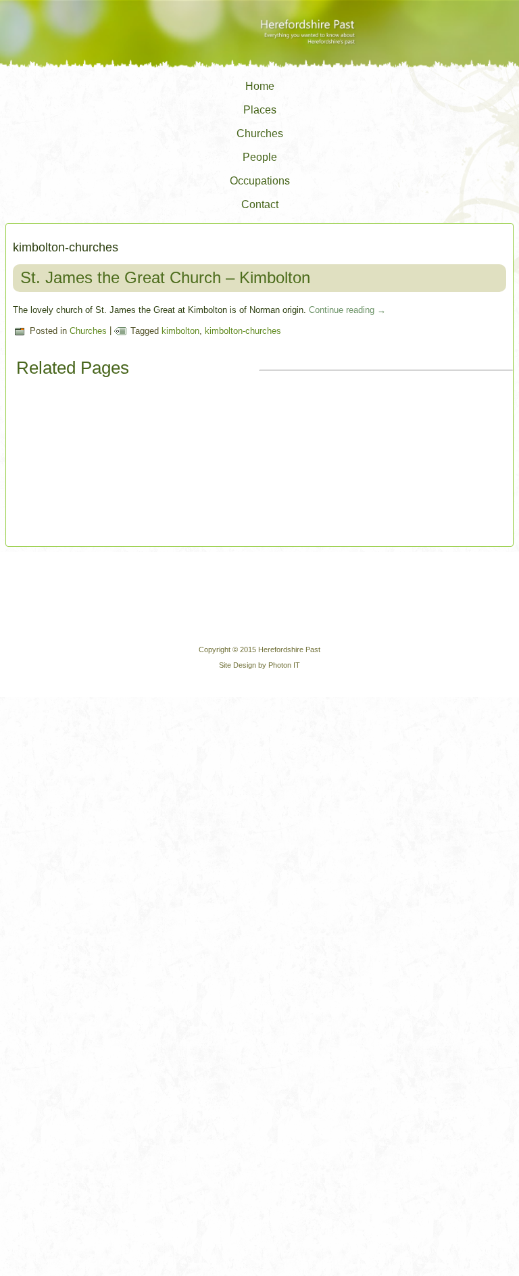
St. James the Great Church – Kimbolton (165, 277)
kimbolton (180, 331)
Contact (259, 204)
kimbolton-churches (243, 331)
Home (259, 86)
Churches (260, 133)
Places (259, 110)
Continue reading (347, 310)
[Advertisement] (361, 459)
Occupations (260, 181)
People (260, 157)
